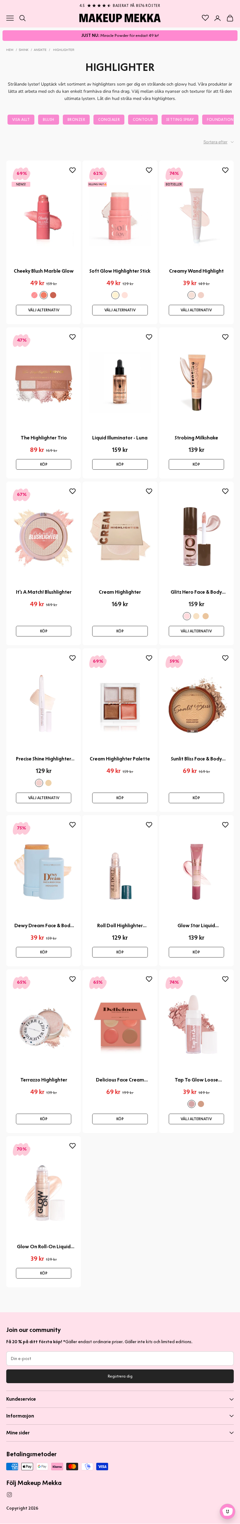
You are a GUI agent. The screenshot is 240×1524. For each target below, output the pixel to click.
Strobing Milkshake (196, 438)
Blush (48, 119)
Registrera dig (120, 1376)
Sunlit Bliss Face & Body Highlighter (196, 759)
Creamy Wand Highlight (196, 271)
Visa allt (21, 119)
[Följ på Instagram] (9, 1495)
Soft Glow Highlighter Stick (119, 271)
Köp (44, 464)
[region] (120, 4)
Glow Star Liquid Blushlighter (196, 926)
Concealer (109, 119)
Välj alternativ (43, 310)
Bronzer (76, 119)
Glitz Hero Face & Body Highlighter (196, 592)
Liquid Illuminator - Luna (120, 438)
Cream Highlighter (120, 592)
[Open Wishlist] (205, 17)
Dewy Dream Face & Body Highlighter (43, 926)
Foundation (220, 119)
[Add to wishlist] (72, 170)
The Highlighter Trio (44, 438)
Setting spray (180, 119)
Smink (23, 50)
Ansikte (40, 50)
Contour (143, 119)
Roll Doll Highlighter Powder (120, 926)
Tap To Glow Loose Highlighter (196, 1080)
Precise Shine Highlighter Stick (43, 759)
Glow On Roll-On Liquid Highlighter (44, 1247)
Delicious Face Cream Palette (120, 1080)
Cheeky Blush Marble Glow (44, 271)
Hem (9, 50)
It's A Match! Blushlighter (44, 592)
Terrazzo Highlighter (43, 1080)
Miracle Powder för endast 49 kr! (120, 35)
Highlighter (63, 50)
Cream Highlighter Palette (120, 759)
